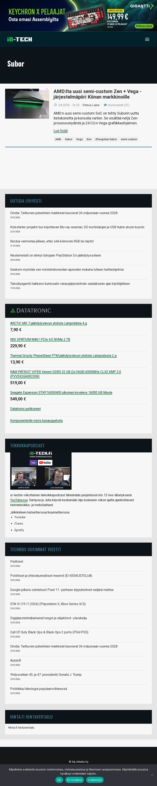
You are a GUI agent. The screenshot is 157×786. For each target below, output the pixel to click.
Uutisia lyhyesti (26, 201)
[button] (147, 39)
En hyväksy (74, 779)
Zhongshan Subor (106, 139)
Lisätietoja (95, 779)
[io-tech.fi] (19, 39)
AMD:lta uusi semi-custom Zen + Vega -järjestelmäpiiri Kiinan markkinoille (97, 94)
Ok (59, 779)
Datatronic (31, 310)
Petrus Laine (91, 105)
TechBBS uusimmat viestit (35, 549)
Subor (68, 139)
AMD (58, 139)
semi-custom (129, 139)
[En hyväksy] (152, 775)
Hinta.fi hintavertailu (21, 727)
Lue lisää (61, 130)
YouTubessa (19, 500)
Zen (88, 139)
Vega (79, 139)
